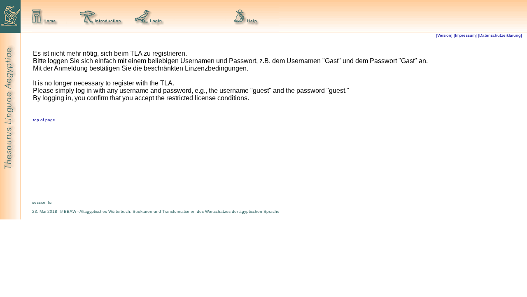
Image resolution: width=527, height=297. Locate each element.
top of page (44, 120)
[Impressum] (465, 35)
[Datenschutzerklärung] (499, 35)
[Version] (444, 35)
